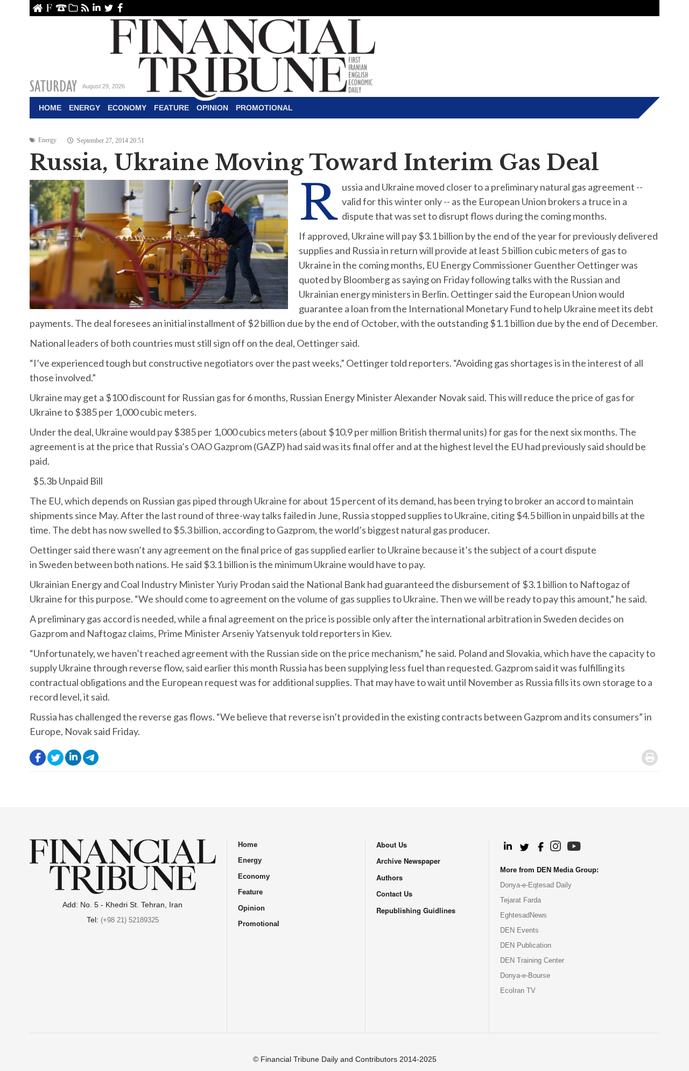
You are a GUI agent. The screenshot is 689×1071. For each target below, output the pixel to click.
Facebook (120, 8)
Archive (73, 8)
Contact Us (61, 8)
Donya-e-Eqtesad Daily (536, 885)
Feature (171, 107)
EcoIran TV (518, 990)
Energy (84, 107)
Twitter (108, 8)
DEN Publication (525, 945)
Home (37, 8)
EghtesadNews (523, 915)
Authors (389, 877)
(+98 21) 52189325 (130, 920)
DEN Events (519, 930)
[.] (507, 847)
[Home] (242, 57)
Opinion (212, 107)
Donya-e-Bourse (525, 975)
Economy (127, 107)
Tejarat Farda (520, 900)
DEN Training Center (532, 960)
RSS (85, 8)
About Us (49, 8)
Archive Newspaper (408, 861)
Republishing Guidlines (415, 910)
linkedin (96, 8)
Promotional (264, 107)
